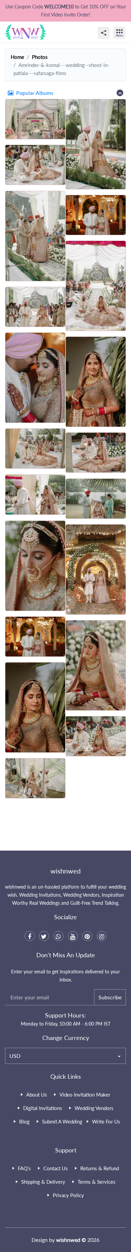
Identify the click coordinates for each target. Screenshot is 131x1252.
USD (14, 1055)
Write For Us (106, 1121)
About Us (36, 1095)
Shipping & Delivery (43, 1182)
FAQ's (24, 1168)
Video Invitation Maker (84, 1095)
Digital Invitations (42, 1108)
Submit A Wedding (62, 1121)
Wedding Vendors (94, 1108)
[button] (65, 93)
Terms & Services (97, 1182)
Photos (40, 57)
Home (17, 57)
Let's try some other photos (65, 827)
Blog (24, 1121)
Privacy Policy (68, 1195)
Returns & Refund (99, 1168)
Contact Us (55, 1168)
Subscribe (110, 997)
